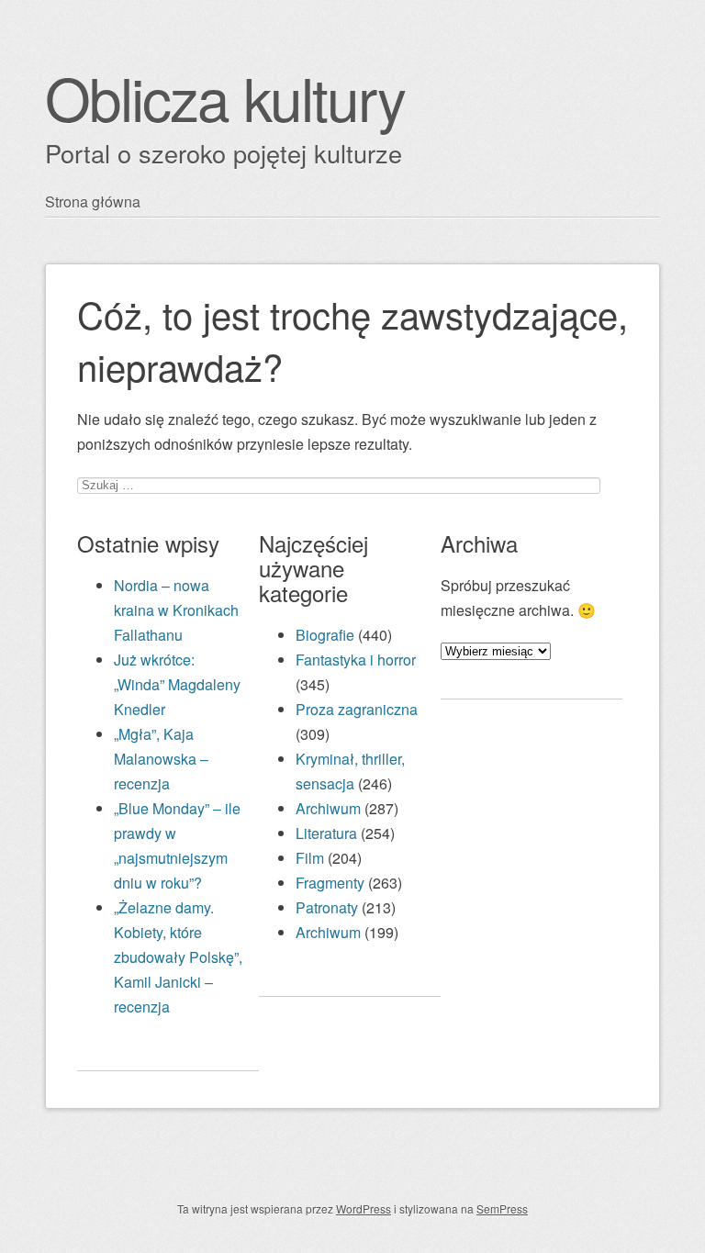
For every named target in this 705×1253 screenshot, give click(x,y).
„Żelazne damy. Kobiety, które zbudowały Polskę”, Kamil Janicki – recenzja (178, 957)
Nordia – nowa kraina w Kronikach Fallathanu (176, 610)
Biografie (325, 634)
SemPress (502, 1208)
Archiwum (328, 808)
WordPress (363, 1208)
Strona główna (92, 201)
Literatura (326, 833)
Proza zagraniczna (357, 709)
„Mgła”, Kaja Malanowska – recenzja (161, 758)
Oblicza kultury (225, 97)
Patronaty (327, 907)
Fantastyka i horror (356, 659)
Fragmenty (330, 882)
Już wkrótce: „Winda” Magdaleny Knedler (177, 684)
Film (310, 857)
